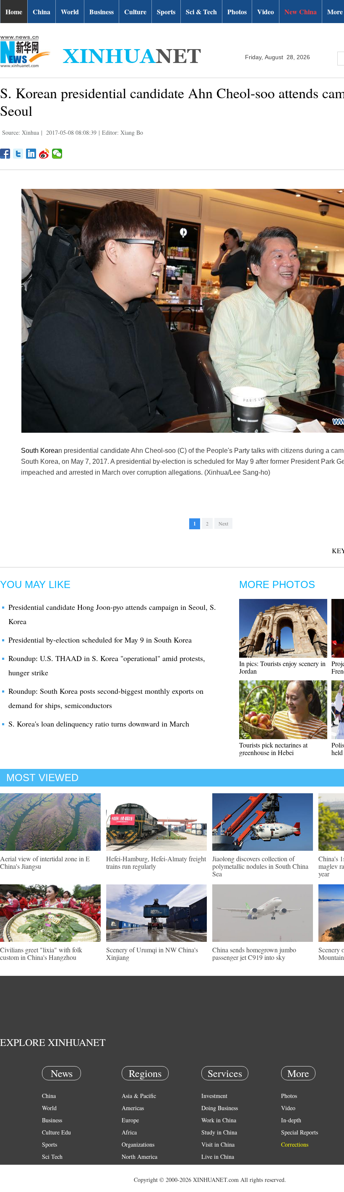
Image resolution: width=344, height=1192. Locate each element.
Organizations (138, 1144)
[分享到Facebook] (5, 154)
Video (265, 11)
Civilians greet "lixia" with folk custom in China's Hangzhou (41, 953)
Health (49, 1169)
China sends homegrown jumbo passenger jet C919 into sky (254, 953)
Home (13, 11)
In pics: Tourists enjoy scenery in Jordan (282, 667)
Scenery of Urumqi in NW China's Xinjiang (152, 953)
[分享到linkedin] (31, 154)
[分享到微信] (57, 154)
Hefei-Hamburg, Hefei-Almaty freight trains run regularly (156, 862)
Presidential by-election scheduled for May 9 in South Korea (100, 640)
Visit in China (218, 1144)
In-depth (291, 1120)
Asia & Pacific (139, 1096)
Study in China (219, 1132)
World (70, 11)
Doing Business (219, 1108)
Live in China (217, 1157)
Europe (130, 1120)
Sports (166, 11)
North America (139, 1157)
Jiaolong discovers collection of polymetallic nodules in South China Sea (260, 866)
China (41, 11)
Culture (135, 11)
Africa (129, 1132)
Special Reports (299, 1132)
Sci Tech (52, 1157)
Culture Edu (56, 1132)
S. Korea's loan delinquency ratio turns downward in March (98, 724)
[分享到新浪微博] (44, 154)
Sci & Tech (201, 11)
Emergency (214, 1169)
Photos (237, 11)
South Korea (39, 450)
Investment (214, 1096)
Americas (133, 1108)
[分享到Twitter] (18, 154)
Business (101, 11)
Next (223, 523)
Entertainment (59, 1181)
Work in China (218, 1120)
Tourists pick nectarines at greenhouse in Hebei (273, 748)
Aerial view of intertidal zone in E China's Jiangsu (45, 862)
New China (300, 11)
